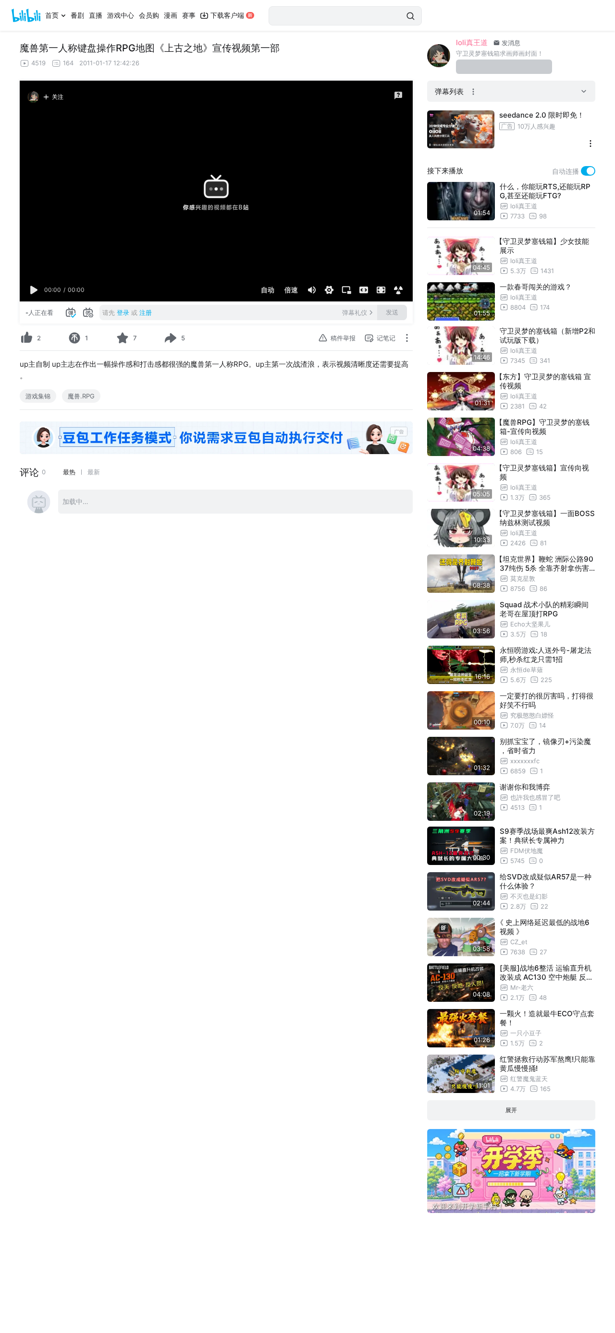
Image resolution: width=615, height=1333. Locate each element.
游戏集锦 (37, 396)
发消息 (510, 43)
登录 (123, 312)
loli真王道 (472, 42)
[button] (34, 290)
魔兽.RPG (81, 396)
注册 (145, 312)
